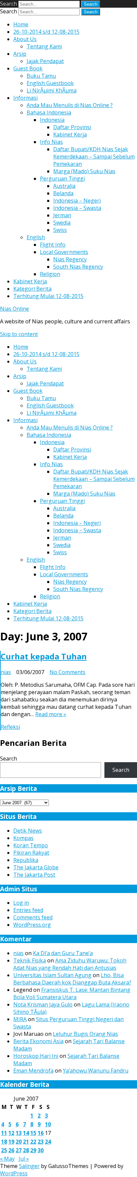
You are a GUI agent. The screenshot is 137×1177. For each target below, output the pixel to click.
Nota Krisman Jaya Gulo (42, 1004)
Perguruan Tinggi (62, 178)
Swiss (60, 230)
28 (26, 1150)
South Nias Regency (78, 266)
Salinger (29, 1166)
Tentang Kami (44, 46)
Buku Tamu (41, 75)
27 (19, 1150)
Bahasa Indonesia (49, 112)
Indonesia (52, 119)
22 (33, 1141)
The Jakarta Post (34, 874)
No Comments (67, 672)
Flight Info (53, 244)
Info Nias (51, 141)
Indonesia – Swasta (77, 208)
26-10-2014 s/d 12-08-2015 (46, 31)
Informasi (25, 97)
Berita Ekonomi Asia (38, 1041)
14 (26, 1133)
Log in (21, 902)
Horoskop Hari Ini (35, 1056)
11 (4, 1133)
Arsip (19, 53)
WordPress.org (32, 924)
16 (41, 1133)
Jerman (62, 215)
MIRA (20, 1019)
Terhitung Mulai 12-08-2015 (48, 296)
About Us (25, 39)
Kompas (23, 838)
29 (33, 1150)
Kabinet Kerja (70, 134)
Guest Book (28, 68)
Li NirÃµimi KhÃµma (51, 90)
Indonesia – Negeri (77, 200)
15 (33, 1133)
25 (4, 1150)
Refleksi (10, 726)
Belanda (63, 193)
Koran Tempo (30, 845)
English (36, 237)
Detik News (27, 830)
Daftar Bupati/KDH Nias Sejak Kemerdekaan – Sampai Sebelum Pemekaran (94, 156)
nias (6, 672)
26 (11, 1150)
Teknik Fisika (29, 960)
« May (7, 1158)
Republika (25, 860)
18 (4, 1141)
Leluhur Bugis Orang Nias (85, 1034)
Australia (64, 186)
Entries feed (28, 910)
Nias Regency (70, 259)
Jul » (24, 1158)
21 (26, 1141)
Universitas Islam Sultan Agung (52, 975)
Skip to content (19, 334)
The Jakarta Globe (36, 867)
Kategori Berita (32, 288)
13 (19, 1133)
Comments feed (33, 917)
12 (11, 1133)
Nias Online (14, 308)
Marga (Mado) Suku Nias (84, 171)
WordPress (14, 1173)
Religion (50, 274)
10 (48, 1124)
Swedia (61, 222)
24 (48, 1141)
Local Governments (64, 252)
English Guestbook (50, 83)
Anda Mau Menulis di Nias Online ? (70, 105)
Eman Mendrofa (33, 1070)
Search (8, 3)
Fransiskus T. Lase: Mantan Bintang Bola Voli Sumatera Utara (71, 993)
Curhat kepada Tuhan (44, 656)
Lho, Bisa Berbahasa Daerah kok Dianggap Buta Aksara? (72, 978)
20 (19, 1141)
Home (20, 24)
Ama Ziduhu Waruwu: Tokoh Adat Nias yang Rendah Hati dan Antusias (69, 964)
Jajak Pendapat (45, 61)
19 (11, 1141)
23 (41, 1141)
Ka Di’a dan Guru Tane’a (63, 953)
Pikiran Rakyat (31, 852)
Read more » (50, 714)
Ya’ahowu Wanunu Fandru (95, 1070)
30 (41, 1150)
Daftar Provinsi (72, 127)
